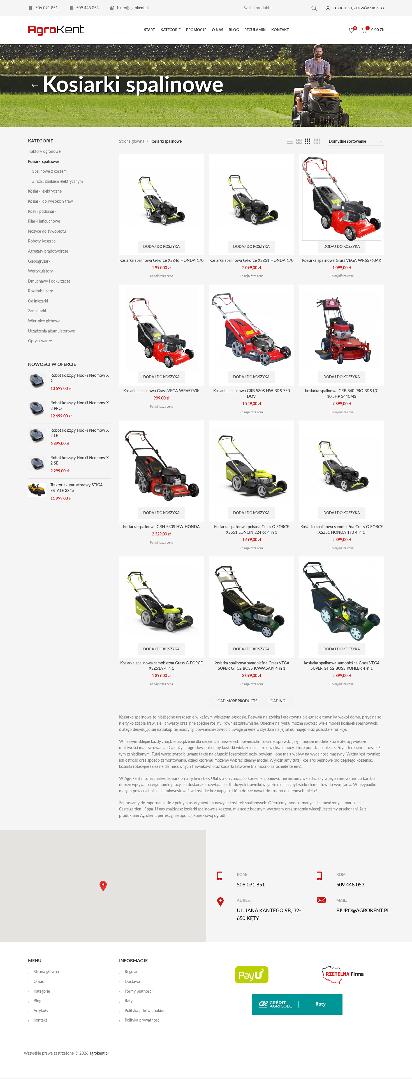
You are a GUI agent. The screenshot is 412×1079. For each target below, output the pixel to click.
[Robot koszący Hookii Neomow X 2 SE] (37, 465)
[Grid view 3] (307, 141)
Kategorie (42, 991)
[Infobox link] (43, 8)
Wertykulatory (40, 271)
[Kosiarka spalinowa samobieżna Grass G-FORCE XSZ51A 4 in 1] (161, 601)
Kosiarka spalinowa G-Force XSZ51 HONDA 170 (251, 261)
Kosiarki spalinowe (43, 162)
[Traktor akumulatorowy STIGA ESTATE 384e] (37, 492)
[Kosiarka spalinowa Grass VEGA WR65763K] (161, 329)
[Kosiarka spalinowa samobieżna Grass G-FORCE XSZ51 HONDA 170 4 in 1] (341, 465)
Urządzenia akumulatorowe (51, 331)
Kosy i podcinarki (42, 212)
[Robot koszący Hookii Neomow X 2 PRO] (37, 410)
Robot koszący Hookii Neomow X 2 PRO (79, 406)
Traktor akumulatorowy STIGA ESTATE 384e (76, 488)
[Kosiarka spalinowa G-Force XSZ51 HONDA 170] (251, 199)
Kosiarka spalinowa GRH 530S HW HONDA (161, 527)
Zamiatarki (37, 311)
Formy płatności (138, 991)
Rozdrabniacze (40, 291)
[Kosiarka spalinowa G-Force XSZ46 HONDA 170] (161, 199)
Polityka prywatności (142, 1020)
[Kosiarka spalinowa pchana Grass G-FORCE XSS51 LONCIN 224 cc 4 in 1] (251, 465)
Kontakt (40, 1020)
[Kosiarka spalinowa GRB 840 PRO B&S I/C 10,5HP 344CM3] (341, 329)
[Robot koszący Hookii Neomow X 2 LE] (37, 437)
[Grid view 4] (317, 141)
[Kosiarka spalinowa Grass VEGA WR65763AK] (341, 199)
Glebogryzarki (39, 262)
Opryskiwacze (40, 341)
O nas (39, 982)
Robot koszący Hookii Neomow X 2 (79, 378)
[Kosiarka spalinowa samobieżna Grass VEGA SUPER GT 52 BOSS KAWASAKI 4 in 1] (251, 601)
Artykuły (41, 1011)
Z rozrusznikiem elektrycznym (57, 182)
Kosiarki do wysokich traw (50, 202)
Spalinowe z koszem (49, 172)
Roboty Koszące (41, 241)
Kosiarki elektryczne (45, 191)
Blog (37, 1001)
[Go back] (35, 85)
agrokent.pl (98, 1053)
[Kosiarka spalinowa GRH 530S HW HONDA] (161, 465)
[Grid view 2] (299, 141)
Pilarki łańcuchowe (44, 221)
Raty (129, 1001)
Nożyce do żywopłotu (47, 232)
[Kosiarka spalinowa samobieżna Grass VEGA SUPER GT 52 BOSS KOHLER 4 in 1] (341, 601)
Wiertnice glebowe (44, 321)
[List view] (290, 141)
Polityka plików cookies (145, 1011)
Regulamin (134, 972)
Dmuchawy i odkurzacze (49, 281)
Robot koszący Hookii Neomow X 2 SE (79, 461)
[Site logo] (56, 30)
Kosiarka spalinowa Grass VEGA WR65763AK (341, 261)
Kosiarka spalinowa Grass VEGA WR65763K (161, 391)
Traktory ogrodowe (44, 152)
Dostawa (132, 982)
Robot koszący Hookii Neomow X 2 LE (79, 433)
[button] (161, 247)
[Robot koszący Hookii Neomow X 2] (37, 382)
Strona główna (131, 142)
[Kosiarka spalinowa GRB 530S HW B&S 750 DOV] (251, 329)
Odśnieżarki (38, 301)
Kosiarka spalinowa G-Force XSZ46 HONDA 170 (161, 261)
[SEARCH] (314, 8)
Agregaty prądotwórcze (48, 251)
